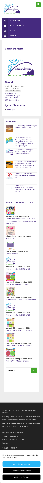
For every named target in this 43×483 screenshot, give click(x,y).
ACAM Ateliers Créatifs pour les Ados (21, 299)
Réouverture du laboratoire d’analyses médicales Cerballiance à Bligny (25, 188)
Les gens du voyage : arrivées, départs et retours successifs (24, 152)
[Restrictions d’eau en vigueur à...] (9, 176)
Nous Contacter (17, 25)
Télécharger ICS (11, 93)
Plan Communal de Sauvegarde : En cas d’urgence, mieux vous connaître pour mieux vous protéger (24, 142)
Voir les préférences (21, 477)
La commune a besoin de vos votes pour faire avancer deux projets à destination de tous (25, 164)
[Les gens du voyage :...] (9, 152)
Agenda (13, 35)
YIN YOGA (10, 238)
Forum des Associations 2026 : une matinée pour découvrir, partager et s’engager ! (21, 220)
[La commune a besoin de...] (9, 164)
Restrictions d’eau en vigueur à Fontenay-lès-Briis (25, 175)
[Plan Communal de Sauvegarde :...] (9, 140)
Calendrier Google (12, 95)
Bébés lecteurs (12, 253)
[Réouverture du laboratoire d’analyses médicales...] (9, 188)
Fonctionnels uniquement (21, 471)
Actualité (14, 30)
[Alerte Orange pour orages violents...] (9, 128)
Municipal (11, 109)
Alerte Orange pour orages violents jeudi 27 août (26, 127)
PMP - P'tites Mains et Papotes (19, 330)
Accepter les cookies (21, 464)
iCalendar (8, 98)
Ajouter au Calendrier (13, 91)
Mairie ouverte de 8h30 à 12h (18, 269)
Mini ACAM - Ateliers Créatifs (17, 284)
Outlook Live (13, 100)
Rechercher (15, 20)
